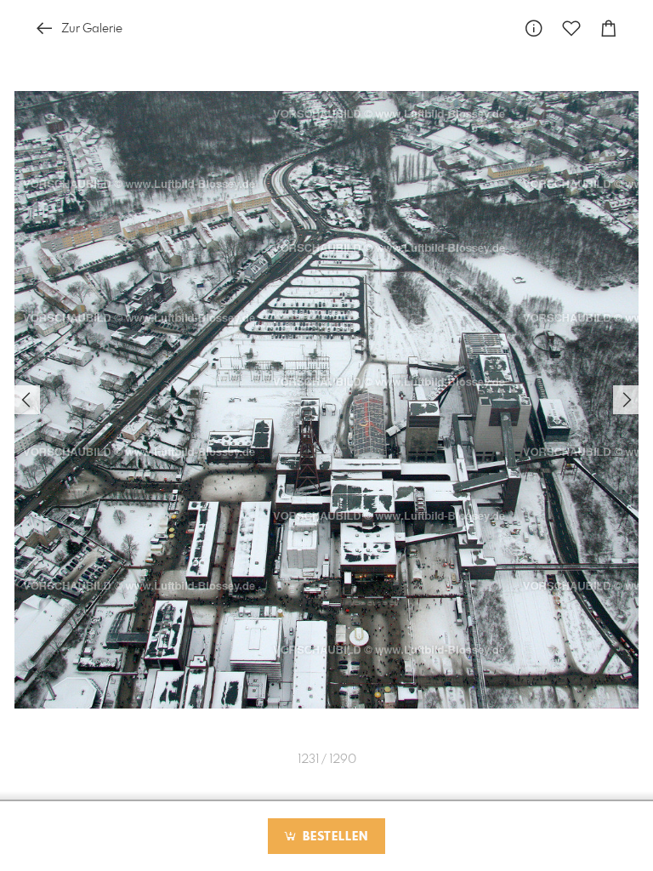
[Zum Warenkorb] (609, 28)
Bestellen (333, 837)
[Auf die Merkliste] (571, 28)
